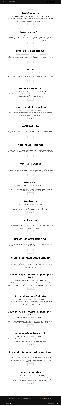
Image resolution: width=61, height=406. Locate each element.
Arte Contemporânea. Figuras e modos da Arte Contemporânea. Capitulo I (30, 352)
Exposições (26, 35)
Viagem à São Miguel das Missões (30, 126)
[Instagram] (50, 2)
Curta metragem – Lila (30, 201)
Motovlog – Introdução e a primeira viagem (30, 145)
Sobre (38, 2)
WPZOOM (56, 403)
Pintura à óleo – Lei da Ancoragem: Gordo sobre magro (30, 239)
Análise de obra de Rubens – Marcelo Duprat (30, 88)
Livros (26, 16)
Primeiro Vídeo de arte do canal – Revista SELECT (30, 51)
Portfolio (44, 2)
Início (34, 2)
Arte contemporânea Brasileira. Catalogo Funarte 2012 (30, 333)
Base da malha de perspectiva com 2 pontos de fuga (30, 296)
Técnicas (25, 223)
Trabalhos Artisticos (27, 72)
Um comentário (41, 147)
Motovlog (25, 110)
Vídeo (28, 53)
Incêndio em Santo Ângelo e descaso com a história (30, 107)
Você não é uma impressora (30, 13)
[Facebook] (48, 2)
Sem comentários (45, 16)
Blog (41, 2)
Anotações (21, 16)
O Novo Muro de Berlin (30, 182)
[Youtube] (54, 2)
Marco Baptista (9, 2)
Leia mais (31, 24)
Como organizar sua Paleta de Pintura (30, 372)
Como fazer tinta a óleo (30, 220)
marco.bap (16, 16)
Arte (24, 16)
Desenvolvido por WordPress (7, 403)
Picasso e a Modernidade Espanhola (30, 164)
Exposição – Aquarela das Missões (30, 32)
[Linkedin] (52, 2)
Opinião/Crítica (30, 16)
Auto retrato (30, 69)
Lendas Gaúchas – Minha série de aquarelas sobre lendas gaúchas (30, 258)
